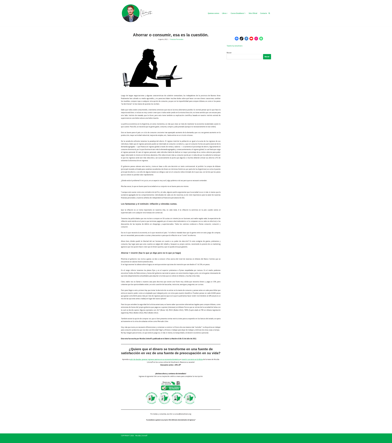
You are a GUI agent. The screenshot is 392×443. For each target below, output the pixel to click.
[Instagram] (256, 38)
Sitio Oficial (253, 13)
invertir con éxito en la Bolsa (192, 359)
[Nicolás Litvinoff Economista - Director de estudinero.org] (137, 13)
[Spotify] (261, 38)
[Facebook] (236, 38)
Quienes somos (213, 13)
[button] (227, 13)
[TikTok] (241, 38)
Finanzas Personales (176, 39)
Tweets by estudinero (234, 46)
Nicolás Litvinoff (150, 440)
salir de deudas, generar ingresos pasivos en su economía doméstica (155, 359)
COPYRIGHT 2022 (127, 440)
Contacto (263, 13)
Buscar (229, 53)
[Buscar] (269, 13)
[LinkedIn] (246, 38)
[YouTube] (251, 38)
